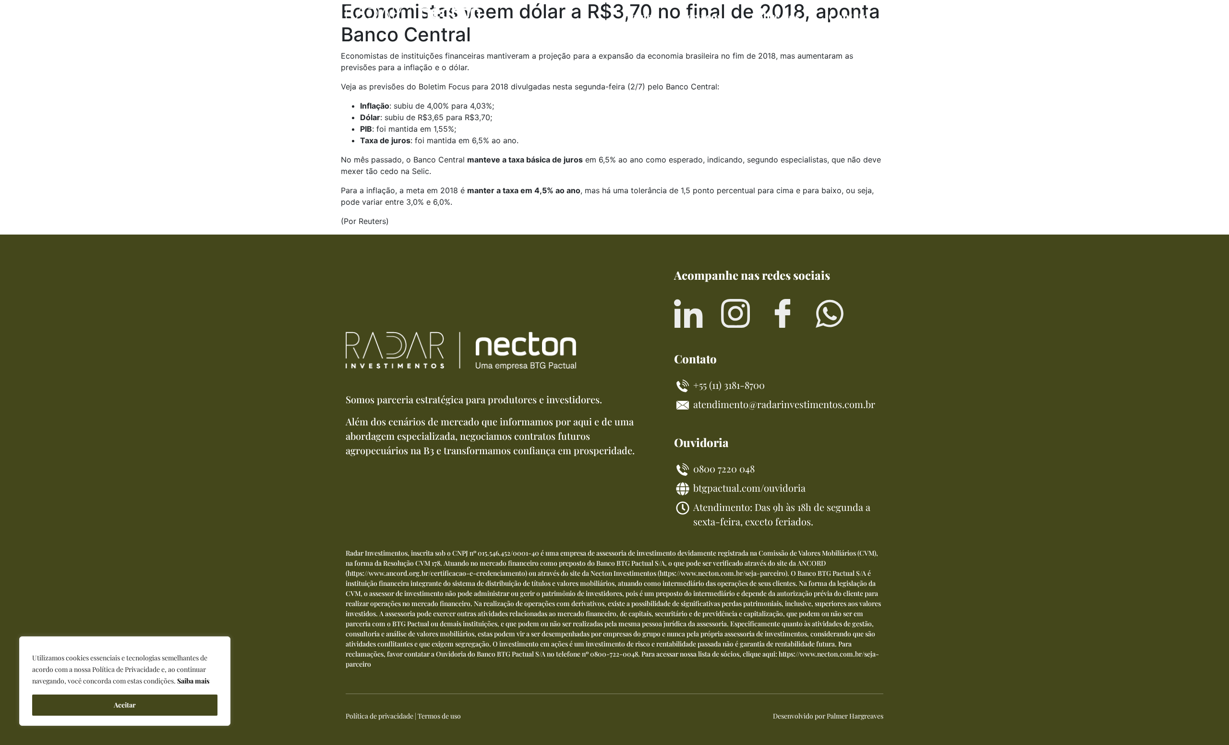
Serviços (701, 16)
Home (637, 16)
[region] (124, 681)
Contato (849, 16)
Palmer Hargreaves (855, 715)
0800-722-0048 (614, 653)
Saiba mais (193, 680)
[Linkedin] (688, 313)
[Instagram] (735, 313)
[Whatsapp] (829, 313)
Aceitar (125, 704)
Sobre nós (775, 16)
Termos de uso (439, 715)
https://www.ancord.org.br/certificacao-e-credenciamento (436, 573)
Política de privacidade (379, 715)
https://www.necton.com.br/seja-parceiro (722, 573)
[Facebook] (782, 313)
